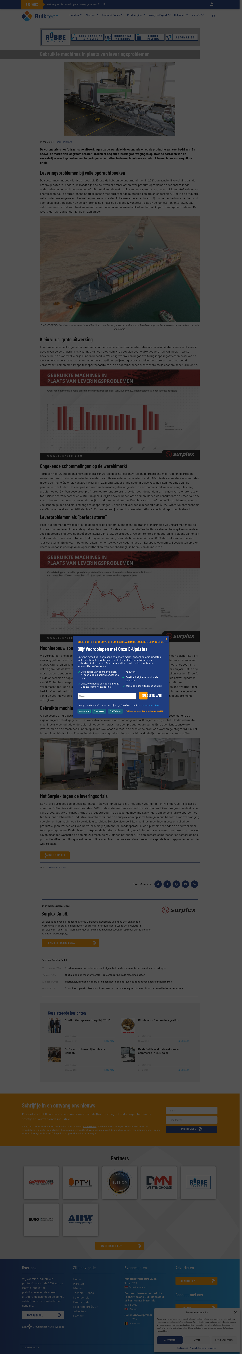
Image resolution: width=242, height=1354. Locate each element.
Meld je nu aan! (145, 696)
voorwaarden (151, 705)
